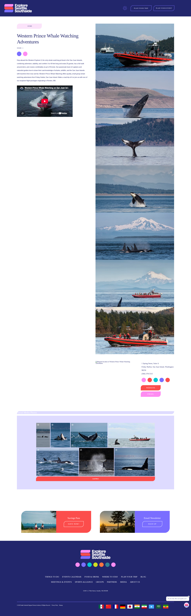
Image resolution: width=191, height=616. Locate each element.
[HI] (137, 607)
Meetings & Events (61, 582)
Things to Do (52, 577)
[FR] (115, 607)
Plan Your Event (164, 8)
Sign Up (152, 524)
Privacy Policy (55, 605)
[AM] (165, 607)
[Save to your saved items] (19, 54)
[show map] (25, 54)
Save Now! (73, 524)
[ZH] (108, 607)
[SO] (151, 607)
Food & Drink (91, 577)
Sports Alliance (84, 582)
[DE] (122, 607)
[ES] (101, 607)
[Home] (18, 8)
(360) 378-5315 (147, 374)
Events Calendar (71, 577)
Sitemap (61, 605)
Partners (112, 582)
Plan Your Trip (129, 577)
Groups (100, 582)
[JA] (130, 607)
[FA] (144, 607)
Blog (143, 577)
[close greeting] (189, 597)
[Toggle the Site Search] (179, 8)
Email (150, 394)
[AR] (158, 607)
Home (30, 26)
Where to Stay (110, 577)
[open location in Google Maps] (115, 362)
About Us (135, 582)
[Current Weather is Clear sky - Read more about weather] (124, 8)
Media (123, 582)
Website (150, 388)
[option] (101, 607)
